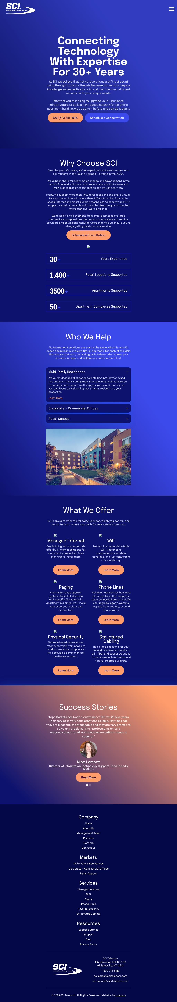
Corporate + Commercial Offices (89, 868)
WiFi (88, 894)
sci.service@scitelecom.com (110, 980)
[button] (87, 785)
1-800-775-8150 (110, 970)
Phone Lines (88, 903)
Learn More (55, 397)
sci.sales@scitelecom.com (110, 975)
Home (88, 823)
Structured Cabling (88, 913)
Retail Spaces (88, 873)
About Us (88, 828)
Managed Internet (89, 889)
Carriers (88, 842)
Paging (88, 898)
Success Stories (88, 929)
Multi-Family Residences (89, 863)
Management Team (88, 833)
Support (88, 934)
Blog (88, 939)
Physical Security (88, 908)
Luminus (121, 995)
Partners (88, 837)
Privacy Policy (88, 944)
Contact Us (88, 847)
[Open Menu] (171, 9)
